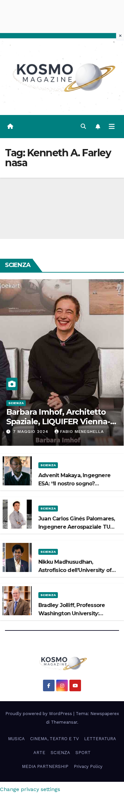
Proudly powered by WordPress (39, 713)
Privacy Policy (88, 766)
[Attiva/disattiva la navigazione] (111, 126)
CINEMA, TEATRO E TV (54, 738)
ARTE (39, 752)
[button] (83, 126)
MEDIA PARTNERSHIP (45, 766)
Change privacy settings (30, 789)
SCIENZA (16, 403)
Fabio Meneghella (82, 431)
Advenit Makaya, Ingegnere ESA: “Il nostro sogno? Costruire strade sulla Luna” (74, 483)
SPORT (83, 752)
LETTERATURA (100, 738)
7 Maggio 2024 (31, 431)
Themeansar (64, 722)
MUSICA (16, 738)
